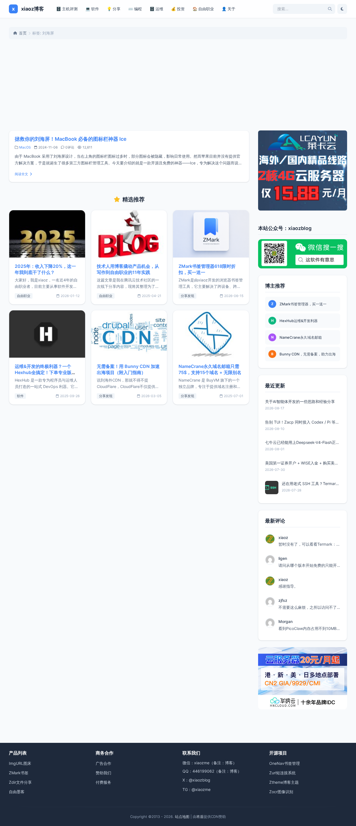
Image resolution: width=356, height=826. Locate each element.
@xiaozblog (199, 780)
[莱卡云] (302, 170)
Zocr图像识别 (281, 791)
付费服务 (103, 782)
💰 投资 (178, 8)
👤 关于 (228, 8)
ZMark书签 (18, 772)
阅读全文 (21, 174)
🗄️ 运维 (156, 8)
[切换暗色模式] (342, 9)
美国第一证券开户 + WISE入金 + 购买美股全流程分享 (302, 463)
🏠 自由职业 (203, 8)
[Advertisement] (178, 85)
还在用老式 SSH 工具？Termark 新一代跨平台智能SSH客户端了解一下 (311, 483)
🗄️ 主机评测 (67, 8)
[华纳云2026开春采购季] (302, 678)
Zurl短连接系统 (282, 772)
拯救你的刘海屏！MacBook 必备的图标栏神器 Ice (71, 139)
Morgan (285, 621)
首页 (23, 33)
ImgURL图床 (20, 763)
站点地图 (182, 816)
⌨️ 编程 (135, 8)
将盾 (200, 816)
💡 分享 (113, 8)
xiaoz (283, 537)
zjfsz (282, 600)
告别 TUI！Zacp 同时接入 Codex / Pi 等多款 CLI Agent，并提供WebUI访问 (302, 422)
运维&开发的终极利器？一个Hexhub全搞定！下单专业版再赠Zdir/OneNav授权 (45, 372)
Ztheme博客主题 (284, 782)
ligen (282, 558)
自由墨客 (16, 791)
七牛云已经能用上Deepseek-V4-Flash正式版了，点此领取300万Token (302, 442)
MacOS (25, 147)
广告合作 (103, 763)
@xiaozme (201, 789)
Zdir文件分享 (20, 782)
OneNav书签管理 (284, 763)
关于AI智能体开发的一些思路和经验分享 (300, 401)
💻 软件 (92, 8)
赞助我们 (103, 772)
